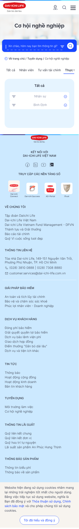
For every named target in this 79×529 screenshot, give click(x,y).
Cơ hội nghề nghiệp (19, 411)
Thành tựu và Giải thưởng (23, 229)
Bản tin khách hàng (18, 386)
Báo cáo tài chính (17, 234)
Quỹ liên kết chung (18, 433)
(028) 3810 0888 (21, 268)
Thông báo (12, 373)
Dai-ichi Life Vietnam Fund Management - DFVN (39, 225)
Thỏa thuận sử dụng (46, 501)
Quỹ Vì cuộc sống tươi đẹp (24, 238)
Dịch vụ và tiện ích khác (22, 351)
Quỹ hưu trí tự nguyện (20, 442)
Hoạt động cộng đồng (20, 377)
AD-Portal (50, 196)
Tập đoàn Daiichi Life (20, 215)
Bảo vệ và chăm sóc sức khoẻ (26, 301)
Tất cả (10, 70)
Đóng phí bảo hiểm (18, 328)
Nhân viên (26, 70)
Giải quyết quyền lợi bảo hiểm (26, 332)
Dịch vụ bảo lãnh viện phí (23, 337)
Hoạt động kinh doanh (20, 382)
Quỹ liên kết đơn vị (18, 438)
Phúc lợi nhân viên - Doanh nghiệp (29, 306)
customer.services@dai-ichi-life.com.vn (37, 273)
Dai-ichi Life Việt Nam (20, 220)
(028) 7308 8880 (49, 268)
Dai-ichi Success (32, 196)
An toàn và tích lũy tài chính (25, 297)
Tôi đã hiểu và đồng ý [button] (39, 520)
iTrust (66, 196)
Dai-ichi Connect (14, 195)
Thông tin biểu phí (18, 467)
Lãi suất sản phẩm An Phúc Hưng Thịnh (33, 447)
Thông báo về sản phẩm (22, 472)
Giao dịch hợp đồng (19, 341)
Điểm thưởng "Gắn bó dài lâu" (26, 346)
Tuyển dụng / (35, 58)
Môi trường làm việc (19, 407)
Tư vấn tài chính (49, 70)
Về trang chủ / (17, 58)
